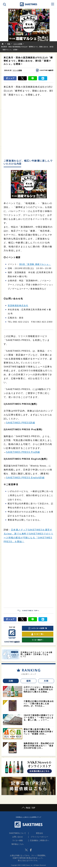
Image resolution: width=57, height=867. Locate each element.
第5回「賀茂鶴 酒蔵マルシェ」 (35, 264)
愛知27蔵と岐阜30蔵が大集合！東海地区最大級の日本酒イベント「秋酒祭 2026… (38, 731)
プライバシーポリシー (39, 837)
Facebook (30, 849)
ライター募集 (17, 840)
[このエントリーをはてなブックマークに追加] (42, 78)
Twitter (26, 849)
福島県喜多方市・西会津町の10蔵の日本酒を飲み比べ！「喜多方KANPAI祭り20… (39, 745)
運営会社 (39, 833)
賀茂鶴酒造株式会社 (18, 305)
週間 (28, 681)
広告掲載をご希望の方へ (39, 840)
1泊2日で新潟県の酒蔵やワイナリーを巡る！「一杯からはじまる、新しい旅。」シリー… (39, 717)
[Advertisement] (28, 128)
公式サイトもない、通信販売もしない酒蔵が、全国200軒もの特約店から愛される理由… (38, 689)
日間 (11, 681)
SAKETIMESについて (17, 833)
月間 (46, 681)
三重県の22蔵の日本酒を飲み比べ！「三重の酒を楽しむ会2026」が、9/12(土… (39, 703)
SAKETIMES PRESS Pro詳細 (23, 452)
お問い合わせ (17, 837)
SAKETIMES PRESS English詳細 (25, 477)
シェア (11, 78)
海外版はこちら (17, 844)
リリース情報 (17, 70)
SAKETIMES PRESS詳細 (20, 422)
